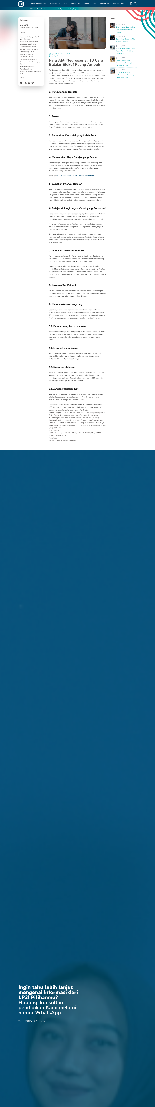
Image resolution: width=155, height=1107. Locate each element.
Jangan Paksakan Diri (27, 54)
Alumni (86, 3)
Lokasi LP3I (75, 3)
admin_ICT (54, 56)
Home (23, 9)
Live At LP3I (31, 9)
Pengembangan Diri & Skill (29, 28)
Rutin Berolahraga (26, 69)
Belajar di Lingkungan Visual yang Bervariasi (29, 38)
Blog (94, 3)
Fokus (34, 44)
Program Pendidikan (38, 3)
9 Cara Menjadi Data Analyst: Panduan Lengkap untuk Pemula (125, 29)
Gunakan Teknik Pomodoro (29, 49)
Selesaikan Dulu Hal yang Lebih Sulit (30, 73)
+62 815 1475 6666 (33, 1021)
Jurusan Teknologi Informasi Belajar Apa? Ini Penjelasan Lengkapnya (125, 50)
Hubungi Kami (118, 3)
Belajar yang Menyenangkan (29, 42)
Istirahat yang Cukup (27, 52)
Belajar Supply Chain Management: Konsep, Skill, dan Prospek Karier (125, 62)
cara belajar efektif (26, 44)
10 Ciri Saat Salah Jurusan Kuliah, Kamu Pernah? (75, 175)
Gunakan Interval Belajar (28, 47)
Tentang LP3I (104, 3)
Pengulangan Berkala (27, 66)
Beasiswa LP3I (55, 3)
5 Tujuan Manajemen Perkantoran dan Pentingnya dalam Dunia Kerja (125, 74)
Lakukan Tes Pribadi (26, 57)
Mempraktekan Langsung (28, 59)
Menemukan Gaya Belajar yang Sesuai (30, 63)
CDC (66, 3)
